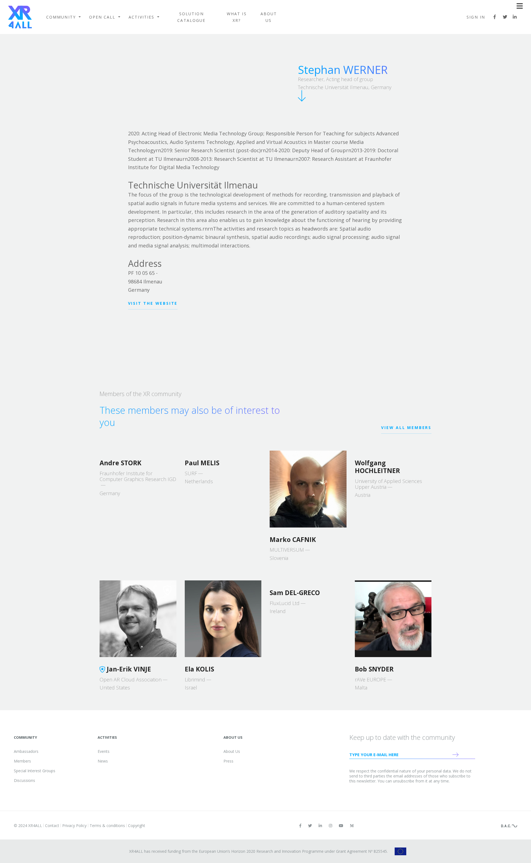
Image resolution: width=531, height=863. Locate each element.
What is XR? (237, 17)
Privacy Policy (74, 825)
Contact (52, 825)
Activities (142, 17)
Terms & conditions (107, 825)
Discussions (24, 780)
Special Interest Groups (34, 770)
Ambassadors (26, 751)
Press (228, 761)
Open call (103, 17)
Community (61, 17)
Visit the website (153, 303)
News (103, 761)
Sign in (476, 17)
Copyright (136, 825)
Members (22, 761)
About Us (269, 17)
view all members (406, 427)
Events (104, 751)
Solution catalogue (191, 17)
